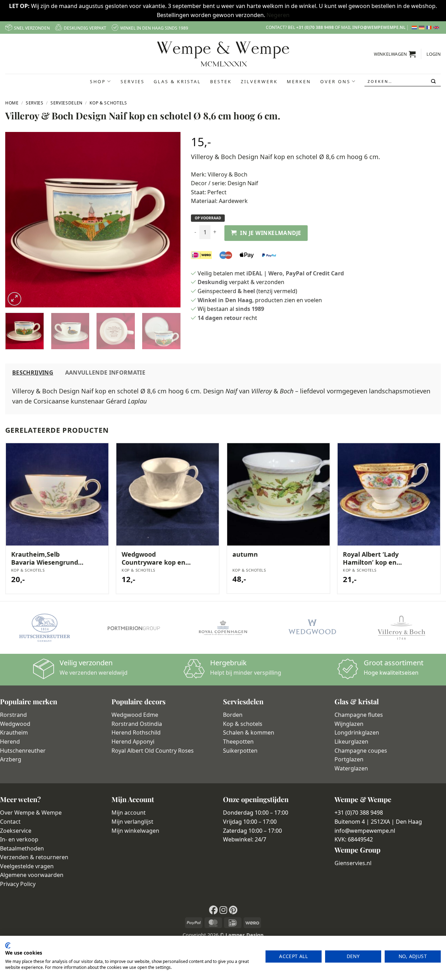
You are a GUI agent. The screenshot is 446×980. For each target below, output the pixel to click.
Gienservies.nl (352, 863)
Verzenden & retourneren (34, 857)
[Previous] (17, 219)
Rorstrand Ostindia (137, 724)
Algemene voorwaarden (31, 875)
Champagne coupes (360, 750)
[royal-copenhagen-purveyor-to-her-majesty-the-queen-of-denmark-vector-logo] (223, 628)
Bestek (221, 81)
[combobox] (402, 81)
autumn (245, 554)
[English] (437, 27)
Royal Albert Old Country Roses (153, 750)
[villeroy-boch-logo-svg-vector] (401, 628)
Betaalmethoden (22, 848)
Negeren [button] (278, 15)
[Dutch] (415, 27)
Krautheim (14, 732)
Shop (98, 81)
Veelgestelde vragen (27, 866)
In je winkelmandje (270, 233)
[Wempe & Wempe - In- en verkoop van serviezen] (223, 54)
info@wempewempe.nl (379, 27)
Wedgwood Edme (135, 715)
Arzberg (10, 759)
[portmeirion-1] (133, 628)
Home (12, 103)
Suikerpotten (240, 750)
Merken (299, 81)
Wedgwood (15, 724)
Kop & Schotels (108, 103)
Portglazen (348, 759)
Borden (233, 715)
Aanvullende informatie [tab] (105, 372)
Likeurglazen (351, 741)
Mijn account (129, 812)
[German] (422, 27)
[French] (429, 27)
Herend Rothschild (136, 732)
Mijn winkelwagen (135, 830)
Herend (10, 741)
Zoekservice (15, 830)
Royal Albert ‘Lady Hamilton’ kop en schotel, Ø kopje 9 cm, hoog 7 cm (377, 558)
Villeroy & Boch (227, 174)
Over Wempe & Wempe (31, 812)
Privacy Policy (18, 884)
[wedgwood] (312, 628)
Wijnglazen (348, 724)
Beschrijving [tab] (32, 372)
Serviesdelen (67, 103)
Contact (10, 821)
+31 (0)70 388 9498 (315, 27)
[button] (395, 54)
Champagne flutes (358, 715)
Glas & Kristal (177, 81)
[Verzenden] (434, 81)
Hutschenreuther (23, 750)
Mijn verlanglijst (132, 821)
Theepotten (238, 741)
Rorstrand (13, 715)
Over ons (335, 81)
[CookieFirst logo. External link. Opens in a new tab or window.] (7, 945)
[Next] (168, 219)
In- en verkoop (19, 839)
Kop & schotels (242, 724)
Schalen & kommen (248, 732)
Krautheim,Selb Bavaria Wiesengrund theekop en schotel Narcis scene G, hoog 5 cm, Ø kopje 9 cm (46, 558)
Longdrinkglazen (356, 732)
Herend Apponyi (133, 741)
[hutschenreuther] (44, 628)
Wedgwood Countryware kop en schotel (153, 558)
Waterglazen (351, 768)
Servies (133, 81)
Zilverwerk (259, 81)
